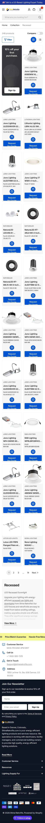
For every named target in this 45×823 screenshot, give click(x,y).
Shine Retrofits (16, 813)
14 (28, 572)
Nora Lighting (31, 538)
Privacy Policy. (11, 716)
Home (4, 25)
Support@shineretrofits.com (19, 664)
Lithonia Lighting (32, 119)
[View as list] (40, 40)
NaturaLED (7, 226)
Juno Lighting (31, 67)
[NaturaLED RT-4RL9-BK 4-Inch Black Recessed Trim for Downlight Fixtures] (33, 214)
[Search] (39, 17)
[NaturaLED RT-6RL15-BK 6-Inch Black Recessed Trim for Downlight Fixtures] (12, 266)
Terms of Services (34, 714)
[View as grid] (33, 40)
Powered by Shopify (33, 813)
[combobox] (22, 17)
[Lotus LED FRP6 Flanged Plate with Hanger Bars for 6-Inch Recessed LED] (12, 526)
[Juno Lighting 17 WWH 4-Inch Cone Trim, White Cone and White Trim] (33, 162)
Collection (14, 25)
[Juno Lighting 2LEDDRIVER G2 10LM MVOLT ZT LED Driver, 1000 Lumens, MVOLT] (12, 370)
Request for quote (33, 92)
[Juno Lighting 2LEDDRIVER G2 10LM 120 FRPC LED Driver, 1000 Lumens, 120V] (12, 107)
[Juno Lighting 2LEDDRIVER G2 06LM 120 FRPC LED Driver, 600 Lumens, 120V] (12, 474)
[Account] (29, 9)
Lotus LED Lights (10, 538)
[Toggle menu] (3, 9)
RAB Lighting (30, 434)
